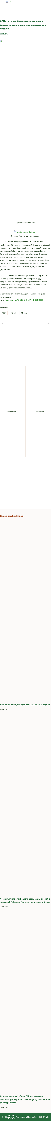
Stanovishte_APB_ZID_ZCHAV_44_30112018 (24, 300)
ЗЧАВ (13, 313)
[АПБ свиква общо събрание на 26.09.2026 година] (25, 610)
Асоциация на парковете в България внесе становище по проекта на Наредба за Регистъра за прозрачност (25, 1099)
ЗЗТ (4, 313)
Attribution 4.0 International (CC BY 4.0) (32, 1117)
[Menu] (49, 6)
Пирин (24, 313)
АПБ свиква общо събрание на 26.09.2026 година (25, 704)
